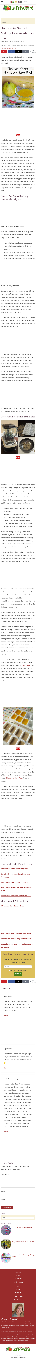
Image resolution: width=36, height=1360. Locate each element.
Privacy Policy (18, 1296)
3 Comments (20, 41)
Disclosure (18, 1300)
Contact (18, 1293)
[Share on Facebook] (11, 51)
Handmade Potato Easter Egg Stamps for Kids (23, 1256)
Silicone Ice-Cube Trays (14, 778)
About (18, 1289)
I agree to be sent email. (18, 970)
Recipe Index (18, 1282)
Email (3, 1199)
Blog (18, 1275)
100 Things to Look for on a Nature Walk (23, 1242)
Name (3, 1191)
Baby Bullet (26, 665)
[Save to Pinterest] (4, 51)
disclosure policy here (9, 48)
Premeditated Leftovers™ (18, 7)
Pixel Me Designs (21, 1357)
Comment (5, 1174)
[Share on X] (18, 51)
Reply (6, 1015)
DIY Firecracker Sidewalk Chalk (22, 1227)
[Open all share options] (25, 51)
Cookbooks (18, 1278)
